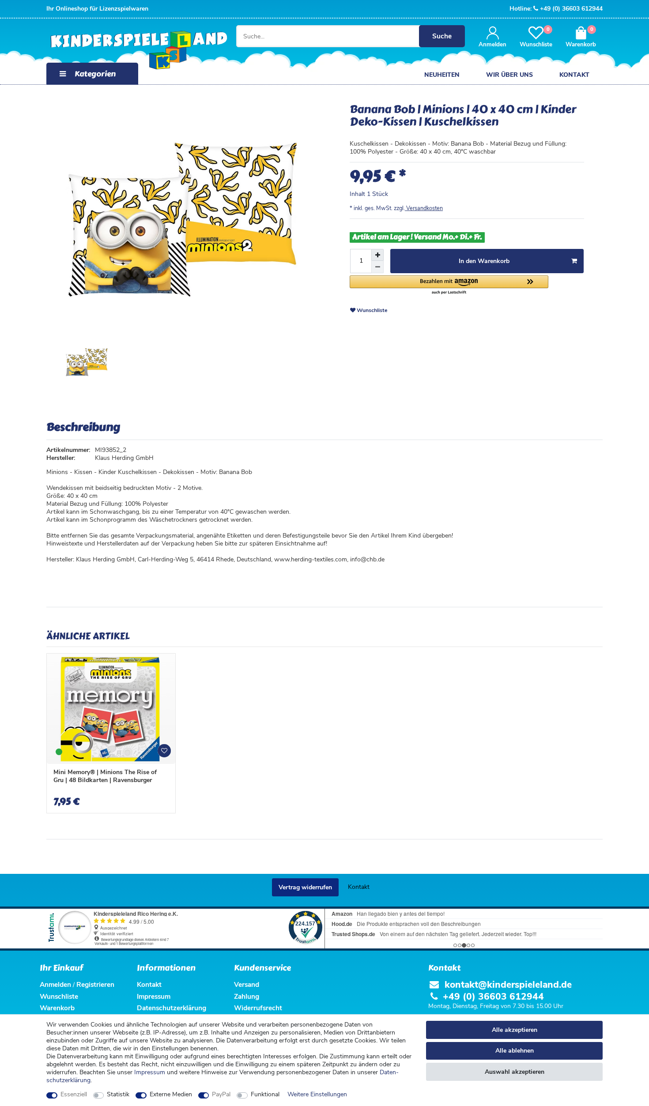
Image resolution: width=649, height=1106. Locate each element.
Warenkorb (57, 1007)
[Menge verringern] (377, 267)
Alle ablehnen (514, 1050)
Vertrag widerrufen (305, 887)
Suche (442, 36)
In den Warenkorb (484, 261)
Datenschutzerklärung (171, 1007)
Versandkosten (424, 208)
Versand (246, 984)
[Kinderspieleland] (130, 50)
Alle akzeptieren (514, 1030)
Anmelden (55, 984)
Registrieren (95, 984)
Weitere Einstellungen (317, 1094)
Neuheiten (442, 75)
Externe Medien (171, 1094)
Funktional (265, 1094)
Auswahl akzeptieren (514, 1072)
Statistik (118, 1094)
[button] (449, 285)
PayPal (221, 1094)
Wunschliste (371, 310)
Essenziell (73, 1094)
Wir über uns (509, 75)
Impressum (149, 1072)
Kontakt (574, 75)
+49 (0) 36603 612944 (571, 8)
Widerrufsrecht (258, 1007)
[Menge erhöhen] (377, 255)
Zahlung (246, 996)
